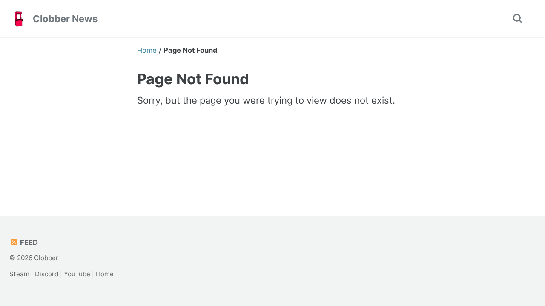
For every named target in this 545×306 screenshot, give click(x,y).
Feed (28, 242)
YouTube (77, 274)
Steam (19, 274)
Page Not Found (193, 79)
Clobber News (65, 18)
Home (105, 274)
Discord (46, 274)
